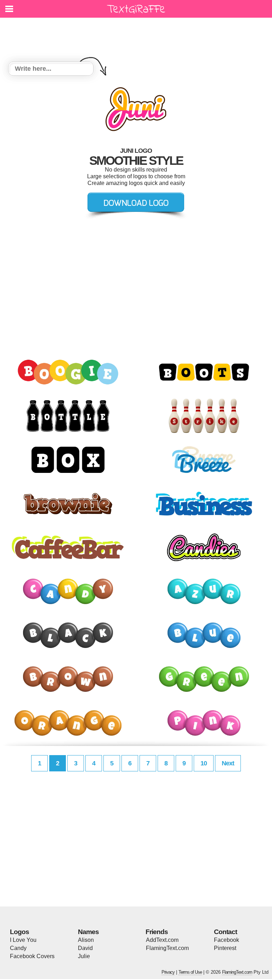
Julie (84, 956)
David (85, 948)
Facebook (226, 940)
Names (88, 931)
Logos (19, 931)
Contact (225, 931)
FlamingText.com (167, 948)
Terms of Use (190, 972)
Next (228, 763)
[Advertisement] (138, 35)
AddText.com (162, 940)
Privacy (168, 972)
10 (203, 763)
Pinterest (225, 948)
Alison (86, 940)
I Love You (23, 940)
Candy (18, 948)
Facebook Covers (32, 956)
